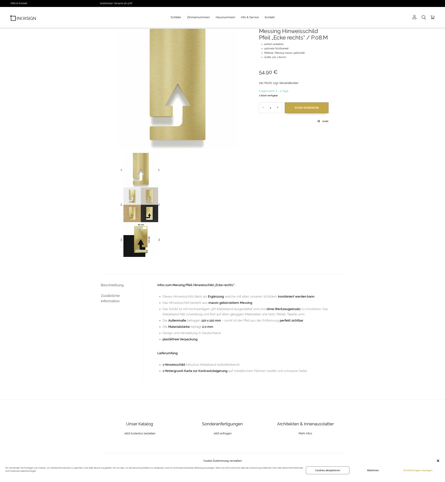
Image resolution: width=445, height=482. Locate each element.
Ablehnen (373, 470)
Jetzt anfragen (222, 433)
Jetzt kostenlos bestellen (139, 433)
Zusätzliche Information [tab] (110, 298)
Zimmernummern (198, 17)
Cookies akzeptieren (327, 470)
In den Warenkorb (307, 107)
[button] (438, 461)
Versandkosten (288, 83)
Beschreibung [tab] (112, 285)
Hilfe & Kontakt (18, 3)
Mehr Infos (305, 433)
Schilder (176, 17)
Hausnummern (225, 17)
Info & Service (250, 17)
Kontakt (269, 17)
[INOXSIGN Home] (23, 17)
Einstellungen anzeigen (418, 470)
